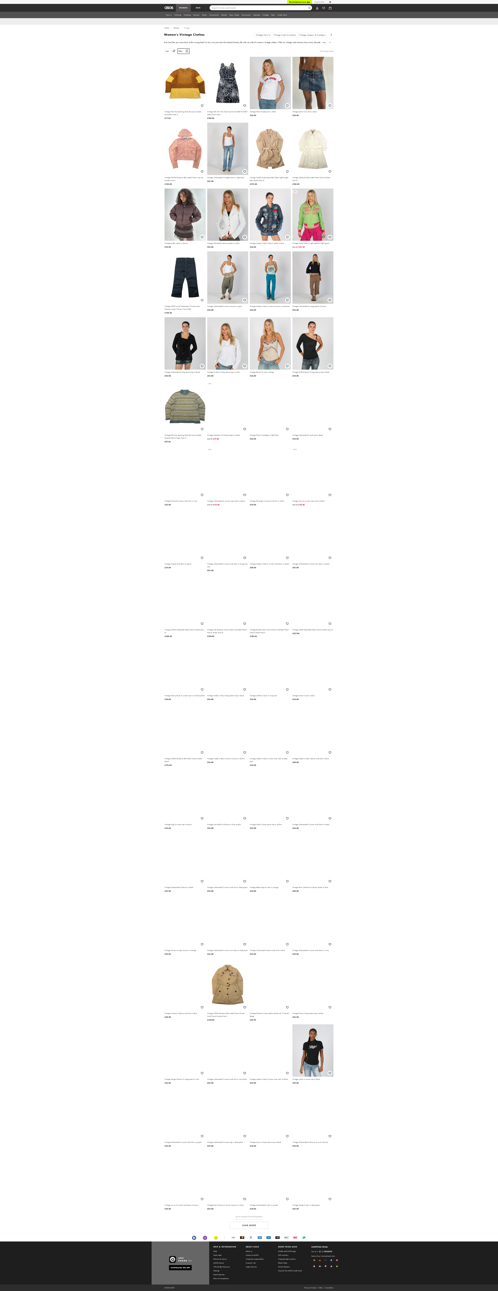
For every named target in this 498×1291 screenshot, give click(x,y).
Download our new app (299, 2)
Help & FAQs (319, 2)
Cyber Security (251, 1267)
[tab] (169, 15)
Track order (217, 1255)
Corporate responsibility (255, 1259)
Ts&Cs (321, 1288)
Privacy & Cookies (310, 1288)
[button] (314, 1260)
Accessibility (329, 1288)
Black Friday (282, 1263)
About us (249, 1251)
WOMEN (183, 8)
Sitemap (216, 1270)
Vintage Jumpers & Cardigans (313, 35)
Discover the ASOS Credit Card (290, 1270)
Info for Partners (284, 1267)
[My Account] (317, 8)
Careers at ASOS (252, 1255)
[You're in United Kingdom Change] (330, 2)
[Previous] (252, 35)
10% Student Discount (221, 1267)
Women (176, 28)
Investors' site (251, 1263)
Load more (249, 1225)
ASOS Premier (218, 1263)
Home (167, 28)
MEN (198, 8)
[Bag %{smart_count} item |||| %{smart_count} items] (330, 8)
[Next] (331, 35)
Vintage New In (263, 35)
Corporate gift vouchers (287, 1259)
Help (215, 1251)
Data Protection (219, 1274)
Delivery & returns (220, 1259)
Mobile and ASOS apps (287, 1251)
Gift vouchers (283, 1255)
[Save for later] (202, 106)
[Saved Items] (323, 8)
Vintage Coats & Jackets (285, 35)
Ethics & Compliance (221, 1278)
